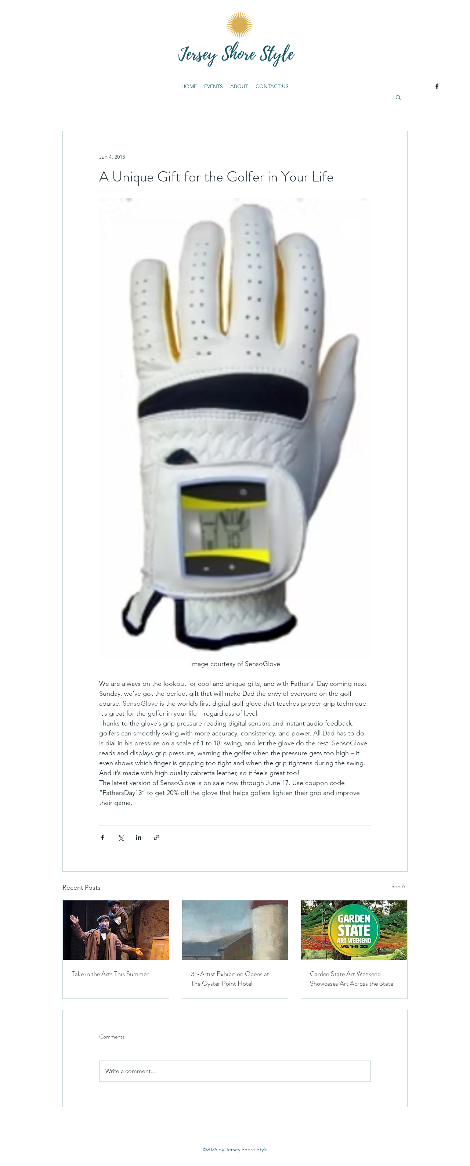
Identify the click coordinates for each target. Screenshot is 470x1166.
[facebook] (437, 86)
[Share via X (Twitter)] (120, 837)
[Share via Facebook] (102, 837)
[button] (398, 97)
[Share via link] (156, 837)
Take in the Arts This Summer (110, 974)
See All (399, 886)
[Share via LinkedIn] (138, 837)
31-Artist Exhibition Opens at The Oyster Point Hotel (230, 978)
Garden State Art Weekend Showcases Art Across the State (351, 978)
